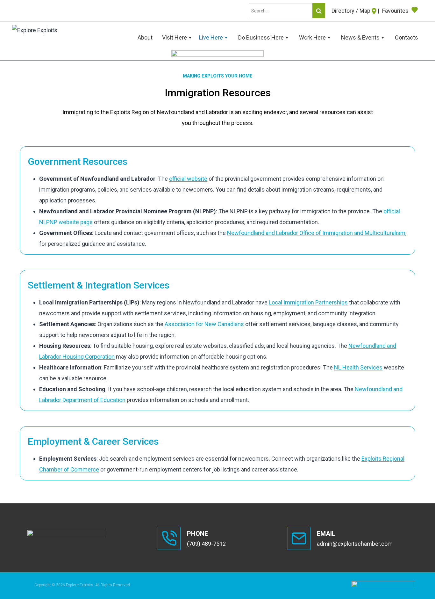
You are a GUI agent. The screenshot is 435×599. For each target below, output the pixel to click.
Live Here (211, 37)
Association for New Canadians (204, 324)
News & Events (360, 37)
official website (188, 178)
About (145, 37)
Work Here (312, 37)
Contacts (406, 37)
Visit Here (174, 37)
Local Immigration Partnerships (308, 302)
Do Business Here (261, 37)
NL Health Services (358, 367)
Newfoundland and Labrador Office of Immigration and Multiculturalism (316, 233)
